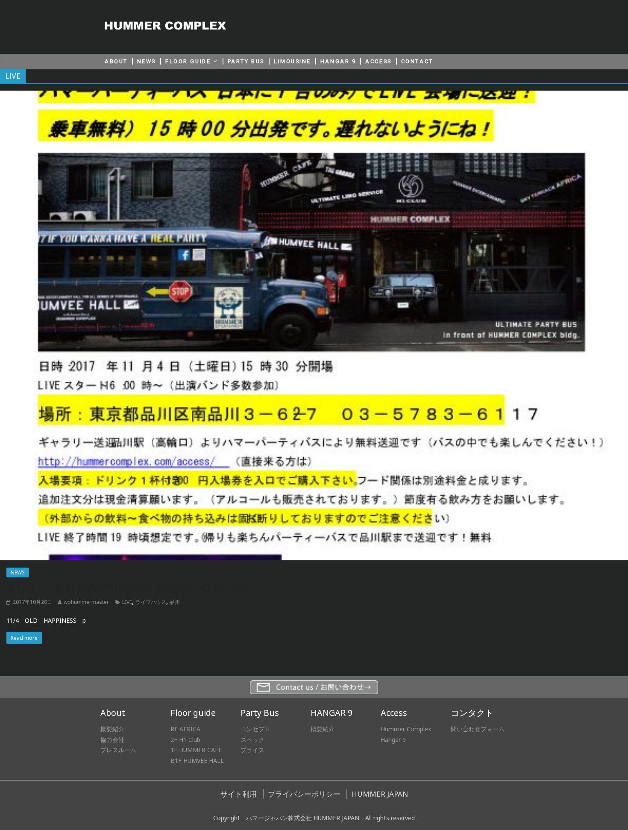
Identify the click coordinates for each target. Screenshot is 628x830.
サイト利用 (238, 794)
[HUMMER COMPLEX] (165, 26)
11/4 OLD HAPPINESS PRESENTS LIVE (130, 588)
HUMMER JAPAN (380, 794)
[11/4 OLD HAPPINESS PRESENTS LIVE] (314, 95)
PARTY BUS (246, 61)
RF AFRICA (185, 729)
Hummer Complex (406, 729)
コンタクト (472, 712)
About (112, 712)
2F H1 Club (185, 740)
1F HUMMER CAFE (196, 750)
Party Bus (260, 712)
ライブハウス (150, 602)
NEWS (146, 61)
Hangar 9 (393, 740)
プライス (252, 750)
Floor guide (193, 712)
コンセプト (255, 729)
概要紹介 (112, 729)
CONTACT (417, 61)
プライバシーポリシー (304, 794)
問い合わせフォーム (478, 729)
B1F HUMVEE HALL (197, 760)
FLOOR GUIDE (188, 61)
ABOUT (116, 61)
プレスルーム (118, 750)
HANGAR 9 (338, 61)
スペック (252, 740)
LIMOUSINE (292, 61)
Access (394, 712)
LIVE (127, 602)
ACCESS (378, 61)
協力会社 (112, 740)
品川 (175, 602)
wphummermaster (86, 602)
